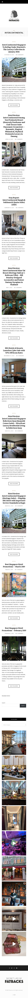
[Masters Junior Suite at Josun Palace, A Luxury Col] (14, 818)
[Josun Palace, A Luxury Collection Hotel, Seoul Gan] (14, 742)
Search (3, 703)
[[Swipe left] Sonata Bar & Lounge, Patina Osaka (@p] (14, 893)
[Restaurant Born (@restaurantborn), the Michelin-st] (14, 768)
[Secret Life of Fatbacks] (14, 15)
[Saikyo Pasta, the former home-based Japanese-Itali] (14, 919)
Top (14, 994)
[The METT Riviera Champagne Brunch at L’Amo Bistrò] (14, 944)
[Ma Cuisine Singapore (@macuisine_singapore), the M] (14, 868)
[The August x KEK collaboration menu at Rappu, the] (14, 843)
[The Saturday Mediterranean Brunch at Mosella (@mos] (14, 793)
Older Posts (6, 695)
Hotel (14, 41)
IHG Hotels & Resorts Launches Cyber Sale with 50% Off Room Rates (14, 350)
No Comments (20, 54)
